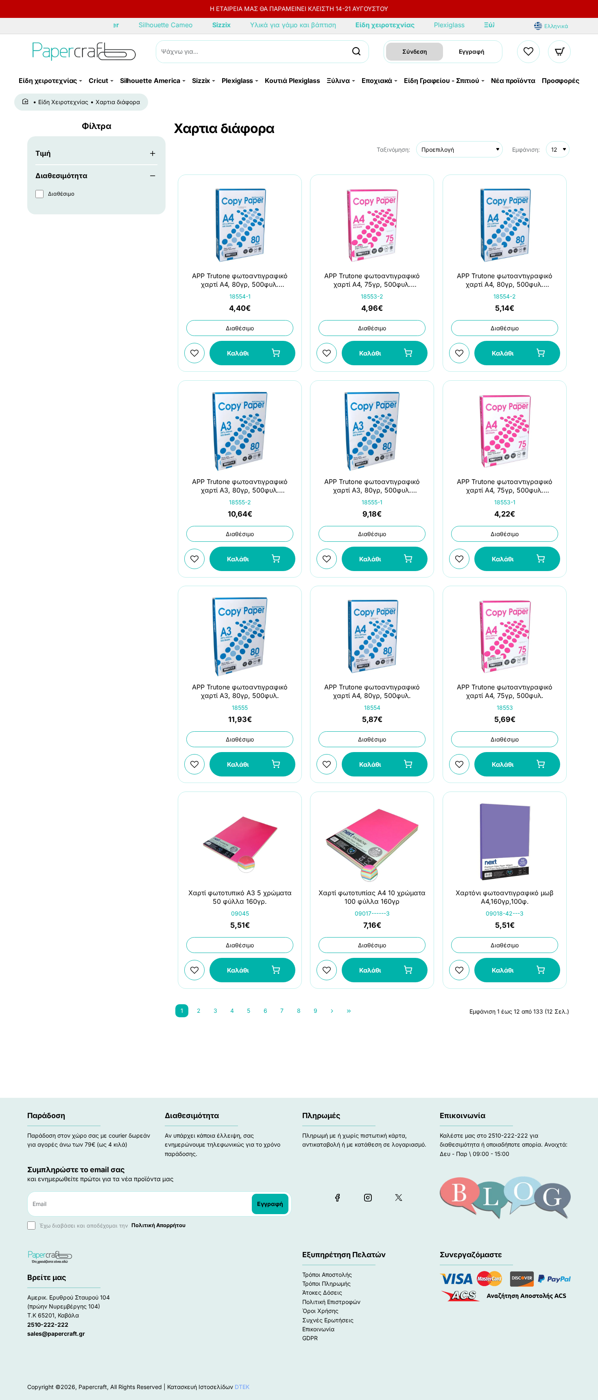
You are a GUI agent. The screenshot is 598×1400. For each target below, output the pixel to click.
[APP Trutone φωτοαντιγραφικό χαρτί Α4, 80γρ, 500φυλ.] (372, 636)
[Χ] (398, 1197)
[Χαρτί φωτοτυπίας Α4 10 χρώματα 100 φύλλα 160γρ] (372, 842)
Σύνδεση (414, 51)
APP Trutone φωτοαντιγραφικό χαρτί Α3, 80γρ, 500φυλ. (240, 691)
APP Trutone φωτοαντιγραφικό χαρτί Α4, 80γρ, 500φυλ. (372, 691)
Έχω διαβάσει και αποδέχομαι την (112, 1225)
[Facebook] (337, 1197)
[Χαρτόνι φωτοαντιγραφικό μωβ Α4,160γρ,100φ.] (504, 842)
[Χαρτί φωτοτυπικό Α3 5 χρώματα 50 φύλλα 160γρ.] (239, 842)
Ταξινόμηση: (393, 149)
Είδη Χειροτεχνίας (63, 101)
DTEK (242, 1386)
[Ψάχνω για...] (356, 52)
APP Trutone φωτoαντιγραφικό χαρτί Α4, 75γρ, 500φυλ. (504, 691)
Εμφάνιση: (526, 149)
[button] (252, 353)
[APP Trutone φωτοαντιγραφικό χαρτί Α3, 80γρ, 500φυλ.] (239, 636)
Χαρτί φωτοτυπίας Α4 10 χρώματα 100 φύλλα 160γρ (372, 897)
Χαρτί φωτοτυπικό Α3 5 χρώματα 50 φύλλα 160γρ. (240, 897)
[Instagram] (368, 1197)
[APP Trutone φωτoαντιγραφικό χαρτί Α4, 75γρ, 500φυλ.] (504, 636)
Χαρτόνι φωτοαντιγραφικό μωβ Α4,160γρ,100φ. (505, 897)
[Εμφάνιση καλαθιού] (559, 52)
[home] (26, 102)
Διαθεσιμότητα (61, 176)
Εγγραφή (472, 51)
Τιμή (43, 153)
